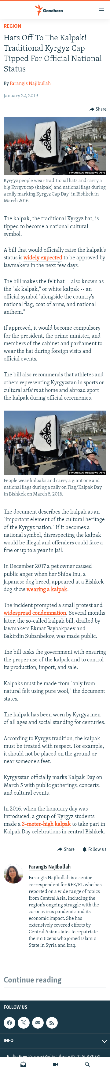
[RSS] (52, 1023)
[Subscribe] (38, 1023)
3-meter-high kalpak (46, 824)
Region (12, 26)
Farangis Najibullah (30, 83)
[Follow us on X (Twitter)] (23, 1023)
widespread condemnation (35, 613)
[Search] (87, 1064)
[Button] (98, 109)
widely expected (43, 258)
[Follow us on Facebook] (9, 1023)
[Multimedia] (55, 1064)
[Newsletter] (23, 1064)
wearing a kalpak (47, 590)
